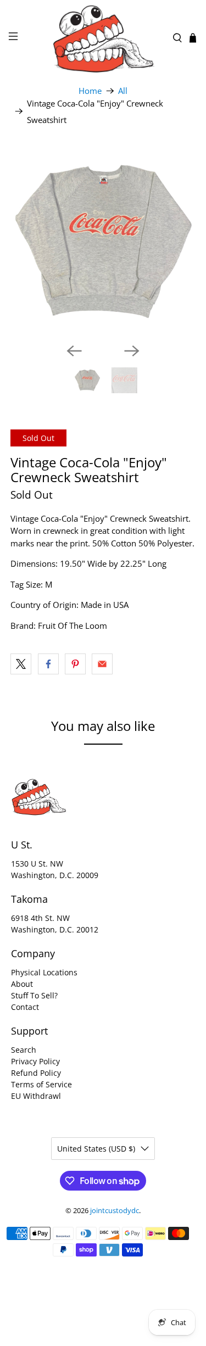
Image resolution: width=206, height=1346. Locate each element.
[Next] (132, 351)
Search (23, 1050)
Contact (25, 1007)
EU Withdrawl (36, 1096)
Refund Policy (36, 1073)
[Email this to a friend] (102, 664)
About (22, 984)
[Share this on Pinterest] (75, 664)
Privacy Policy (35, 1061)
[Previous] (74, 351)
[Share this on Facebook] (48, 664)
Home (90, 91)
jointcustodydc (114, 1210)
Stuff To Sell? (34, 995)
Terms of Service (41, 1084)
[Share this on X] (20, 664)
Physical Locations (44, 972)
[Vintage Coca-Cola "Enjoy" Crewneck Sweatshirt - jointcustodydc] (102, 242)
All (122, 91)
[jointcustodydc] (103, 38)
